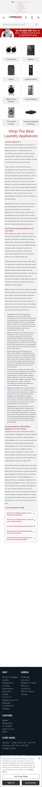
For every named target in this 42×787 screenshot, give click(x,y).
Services (25, 680)
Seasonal (6, 691)
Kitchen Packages (10, 677)
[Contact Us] (32, 17)
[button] (3, 17)
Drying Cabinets (12, 406)
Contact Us (26, 689)
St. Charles (21, 7)
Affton (21, 10)
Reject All (11, 783)
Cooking (5, 686)
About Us (25, 686)
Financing (25, 677)
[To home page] (15, 17)
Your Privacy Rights (21, 776)
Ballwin (21, 4)
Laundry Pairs (11, 314)
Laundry (5, 680)
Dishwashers (7, 689)
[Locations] (26, 17)
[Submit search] (36, 25)
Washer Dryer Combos (13, 388)
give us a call (14, 500)
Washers (9, 332)
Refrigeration (7, 683)
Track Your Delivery (21, 12)
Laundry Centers (12, 369)
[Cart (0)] (38, 17)
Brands (5, 694)
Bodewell (6, 703)
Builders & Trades (28, 683)
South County (21, 9)
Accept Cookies (30, 783)
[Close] (39, 758)
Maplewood (20, 5)
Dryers (9, 351)
